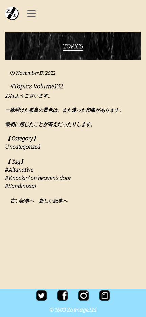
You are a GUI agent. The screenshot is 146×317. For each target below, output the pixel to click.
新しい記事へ (53, 201)
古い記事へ (24, 201)
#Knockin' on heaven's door (38, 178)
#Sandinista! (20, 186)
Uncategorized (22, 147)
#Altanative (19, 170)
